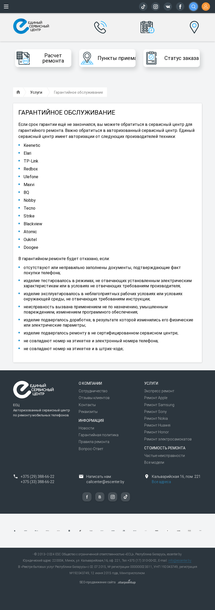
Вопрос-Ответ (91, 449)
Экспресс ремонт (159, 391)
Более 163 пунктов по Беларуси (194, 23)
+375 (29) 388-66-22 (37, 476)
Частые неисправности (164, 456)
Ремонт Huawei (157, 425)
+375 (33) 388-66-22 (37, 482)
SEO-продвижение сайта (97, 582)
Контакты (87, 405)
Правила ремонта (94, 442)
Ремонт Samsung (159, 405)
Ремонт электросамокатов (168, 439)
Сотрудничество (93, 391)
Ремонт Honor (156, 432)
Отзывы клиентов (94, 398)
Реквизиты (88, 412)
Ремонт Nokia (156, 418)
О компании (90, 383)
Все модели (154, 462)
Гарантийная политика (99, 435)
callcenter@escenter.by (105, 482)
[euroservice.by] (18, 92)
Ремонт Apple (155, 398)
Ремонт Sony (155, 412)
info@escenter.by (179, 560)
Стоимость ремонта (164, 448)
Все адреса (161, 482)
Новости (86, 428)
